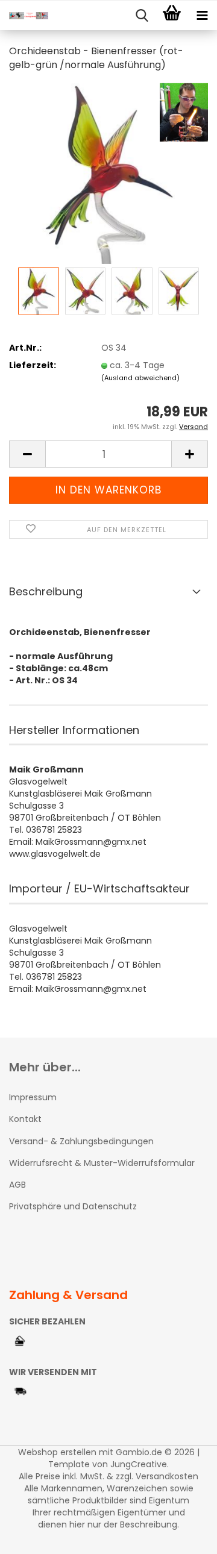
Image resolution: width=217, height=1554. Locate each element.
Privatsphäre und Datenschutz (73, 1206)
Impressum (33, 1097)
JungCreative (138, 1464)
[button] (27, 454)
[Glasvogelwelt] (24, 16)
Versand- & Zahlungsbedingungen (81, 1141)
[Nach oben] (184, 1536)
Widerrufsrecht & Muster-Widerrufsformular (102, 1163)
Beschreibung (46, 591)
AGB (17, 1185)
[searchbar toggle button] (142, 16)
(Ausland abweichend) (140, 378)
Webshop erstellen (57, 1452)
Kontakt (25, 1119)
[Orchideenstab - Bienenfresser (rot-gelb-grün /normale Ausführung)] (108, 173)
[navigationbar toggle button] (202, 16)
